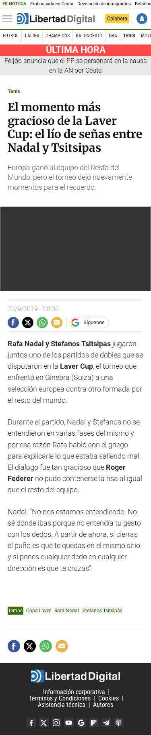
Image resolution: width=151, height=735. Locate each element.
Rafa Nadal (66, 610)
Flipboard (94, 722)
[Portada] (56, 18)
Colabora (117, 18)
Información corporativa (74, 692)
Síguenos (94, 322)
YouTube (69, 722)
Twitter (44, 722)
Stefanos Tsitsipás (102, 610)
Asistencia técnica (61, 705)
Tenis (129, 36)
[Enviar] (42, 322)
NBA (113, 36)
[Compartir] (13, 322)
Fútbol (11, 36)
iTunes (119, 722)
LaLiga (32, 36)
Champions (58, 36)
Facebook (31, 722)
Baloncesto (89, 36)
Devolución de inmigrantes (104, 3)
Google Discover (81, 722)
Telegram (106, 722)
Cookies (108, 698)
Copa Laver (38, 610)
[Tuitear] (27, 322)
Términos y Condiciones (60, 698)
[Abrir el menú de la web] (9, 18)
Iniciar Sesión (142, 18)
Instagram (56, 722)
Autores (103, 705)
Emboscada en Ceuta (51, 3)
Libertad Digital (75, 676)
